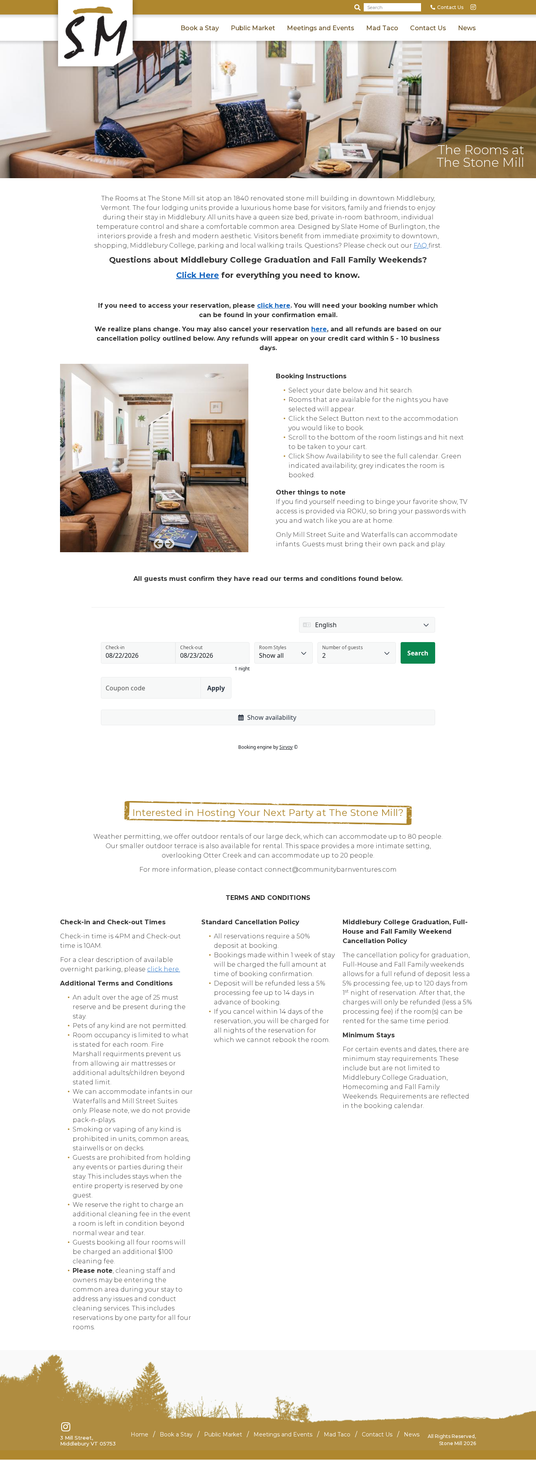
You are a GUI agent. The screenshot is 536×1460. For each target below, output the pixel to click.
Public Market (253, 28)
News (467, 28)
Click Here (197, 275)
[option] (164, 458)
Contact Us (450, 7)
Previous (158, 543)
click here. (163, 969)
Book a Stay (199, 28)
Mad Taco (382, 28)
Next (169, 543)
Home (139, 1434)
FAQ (421, 245)
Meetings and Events (320, 28)
